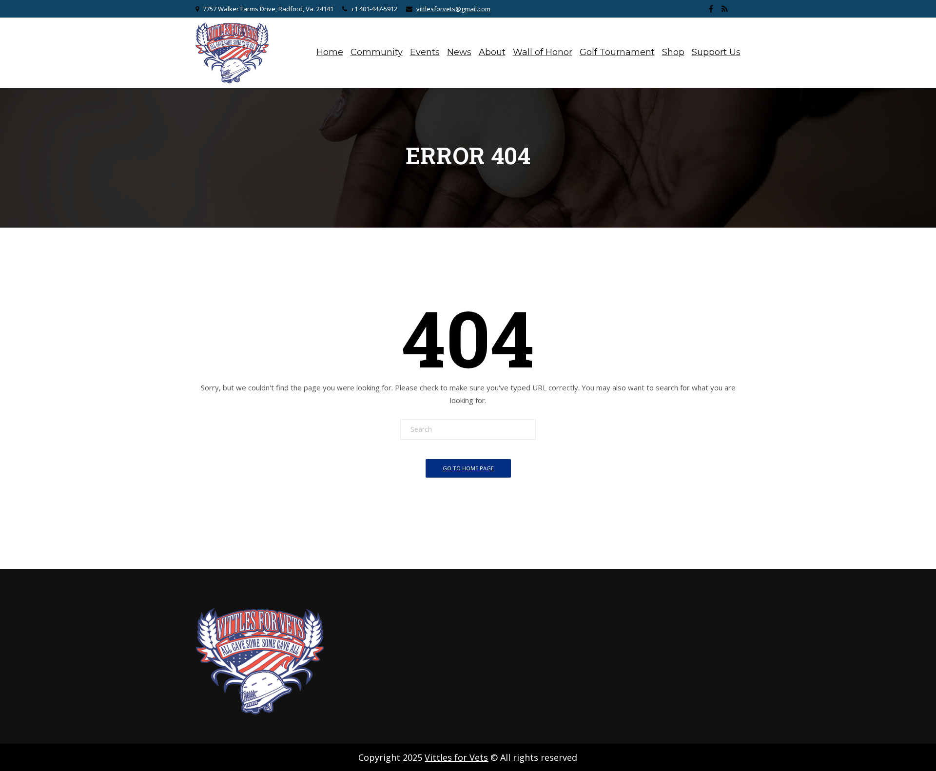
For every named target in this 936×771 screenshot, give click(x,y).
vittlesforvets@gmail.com (453, 8)
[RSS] (725, 9)
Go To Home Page (468, 468)
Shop (673, 52)
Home (329, 52)
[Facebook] (711, 9)
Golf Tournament (617, 52)
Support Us (716, 52)
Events (425, 52)
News (459, 52)
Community (377, 52)
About (492, 52)
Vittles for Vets (456, 757)
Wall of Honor (542, 52)
